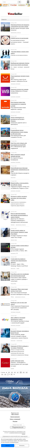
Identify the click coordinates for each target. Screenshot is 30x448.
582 (11, 374)
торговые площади (15, 312)
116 (15, 372)
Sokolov (13, 224)
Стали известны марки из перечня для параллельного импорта (19, 260)
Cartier (12, 368)
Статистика (19, 340)
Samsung (13, 268)
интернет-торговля (15, 83)
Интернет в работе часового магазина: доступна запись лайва (19, 198)
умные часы (14, 240)
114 (9, 372)
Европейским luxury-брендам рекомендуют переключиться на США (20, 169)
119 (23, 372)
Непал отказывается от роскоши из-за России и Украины (17, 119)
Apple (17, 268)
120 (26, 372)
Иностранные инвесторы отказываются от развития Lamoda (18, 104)
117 (18, 372)
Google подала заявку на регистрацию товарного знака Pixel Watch (19, 232)
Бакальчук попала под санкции (19, 89)
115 (12, 372)
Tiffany (12, 296)
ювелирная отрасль (16, 32)
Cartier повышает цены (17, 360)
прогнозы (13, 177)
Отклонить (21, 445)
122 (5, 374)
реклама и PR (14, 253)
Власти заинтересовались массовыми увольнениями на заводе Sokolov (19, 215)
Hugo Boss (13, 283)
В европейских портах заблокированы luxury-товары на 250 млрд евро (19, 132)
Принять (8, 445)
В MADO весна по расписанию (19, 38)
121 (2, 374)
